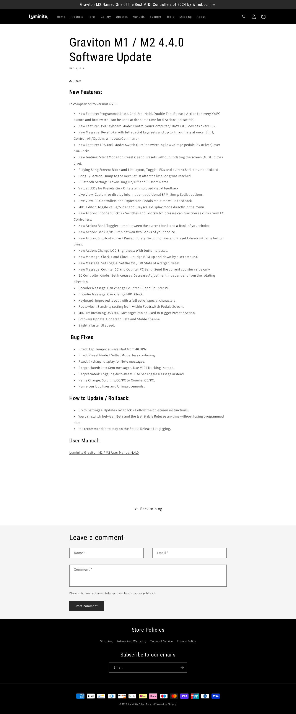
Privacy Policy (186, 641)
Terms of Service (161, 641)
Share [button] (78, 81)
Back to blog (151, 508)
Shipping (106, 641)
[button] (244, 16)
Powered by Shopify (165, 704)
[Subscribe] (182, 668)
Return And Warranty (131, 641)
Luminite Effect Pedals (141, 704)
